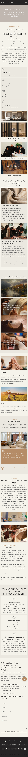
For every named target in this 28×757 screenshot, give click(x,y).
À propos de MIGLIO (18, 9)
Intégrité (5, 338)
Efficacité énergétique (14, 621)
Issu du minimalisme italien (14, 158)
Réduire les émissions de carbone (14, 637)
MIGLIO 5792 (8, 9)
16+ (6, 72)
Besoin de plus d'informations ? (10, 684)
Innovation (6, 320)
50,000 (6, 83)
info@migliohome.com (8, 693)
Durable (5, 283)
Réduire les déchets (14, 602)
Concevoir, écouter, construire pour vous (14, 139)
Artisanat (5, 303)
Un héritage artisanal (14, 175)
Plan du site (24, 754)
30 (6, 105)
